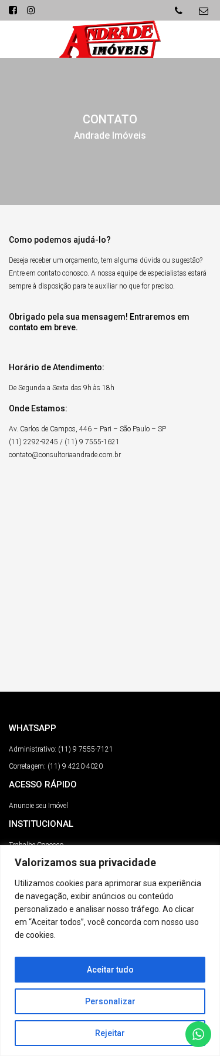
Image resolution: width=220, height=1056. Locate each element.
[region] (110, 950)
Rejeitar (110, 1033)
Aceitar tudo (110, 969)
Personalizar (110, 1001)
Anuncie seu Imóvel (38, 806)
